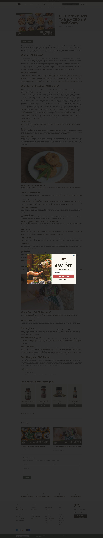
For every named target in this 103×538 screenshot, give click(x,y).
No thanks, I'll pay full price (63, 279)
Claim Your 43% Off (63, 277)
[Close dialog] (74, 255)
